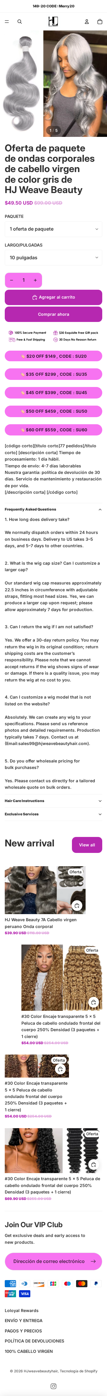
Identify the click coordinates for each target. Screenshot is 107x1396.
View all (87, 844)
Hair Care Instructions (24, 801)
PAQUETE (14, 216)
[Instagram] (53, 1386)
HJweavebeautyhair (41, 1371)
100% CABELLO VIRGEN (29, 1351)
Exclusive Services (22, 814)
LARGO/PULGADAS (24, 244)
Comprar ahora (53, 314)
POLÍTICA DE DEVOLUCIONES (34, 1340)
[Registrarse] (93, 1261)
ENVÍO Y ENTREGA (24, 1320)
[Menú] (7, 21)
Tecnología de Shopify (78, 1371)
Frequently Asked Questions (30, 509)
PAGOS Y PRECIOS (23, 1330)
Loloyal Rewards (22, 1310)
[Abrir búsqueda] (19, 21)
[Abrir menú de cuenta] (86, 21)
